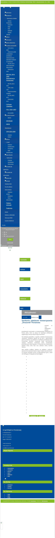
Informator (8, 39)
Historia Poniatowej (9, 21)
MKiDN (9, 117)
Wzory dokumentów (9, 198)
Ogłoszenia (9, 157)
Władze (8, 139)
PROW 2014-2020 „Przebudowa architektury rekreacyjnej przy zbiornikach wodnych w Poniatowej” (11, 56)
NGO (21, 308)
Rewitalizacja (8, 128)
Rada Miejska (9, 155)
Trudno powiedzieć (9, 236)
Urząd (7, 142)
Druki (9, 497)
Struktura (10, 144)
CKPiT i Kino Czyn (9, 88)
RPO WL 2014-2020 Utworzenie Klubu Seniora (10, 65)
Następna (41, 416)
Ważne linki (8, 178)
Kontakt (8, 181)
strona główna (4, 2)
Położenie (10, 24)
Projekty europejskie (11, 45)
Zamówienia (10, 162)
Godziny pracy (11, 146)
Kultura (22, 269)
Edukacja (23, 298)
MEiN (8, 124)
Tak (6, 232)
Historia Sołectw (8, 33)
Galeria (7, 37)
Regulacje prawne (9, 193)
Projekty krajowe (10, 115)
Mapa (9, 26)
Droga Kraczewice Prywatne (11, 92)
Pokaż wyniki (10, 242)
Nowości (10, 135)
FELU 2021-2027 (11, 109)
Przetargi (10, 160)
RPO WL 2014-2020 (10, 84)
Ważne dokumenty (10, 42)
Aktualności (8, 15)
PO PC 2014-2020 (10, 49)
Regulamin (10, 196)
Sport (22, 279)
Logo (9, 494)
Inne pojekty (10, 113)
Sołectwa (10, 30)
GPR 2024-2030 (10, 131)
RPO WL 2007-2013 (10, 96)
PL (45, 2)
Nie (6, 234)
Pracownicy (10, 148)
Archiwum (10, 484)
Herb (9, 28)
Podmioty (9, 208)
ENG (49, 2)
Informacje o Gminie (12, 18)
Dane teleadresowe (9, 151)
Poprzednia (33, 416)
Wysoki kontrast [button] (40, 2)
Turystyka (23, 259)
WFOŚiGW (9, 121)
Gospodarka (24, 289)
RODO (6, 212)
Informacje (8, 12)
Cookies (9, 486)
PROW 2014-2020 (10, 70)
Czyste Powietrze (9, 220)
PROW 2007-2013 (10, 100)
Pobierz (9, 137)
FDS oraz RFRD (8, 217)
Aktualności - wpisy (35, 317)
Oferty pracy (10, 164)
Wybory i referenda (9, 215)
